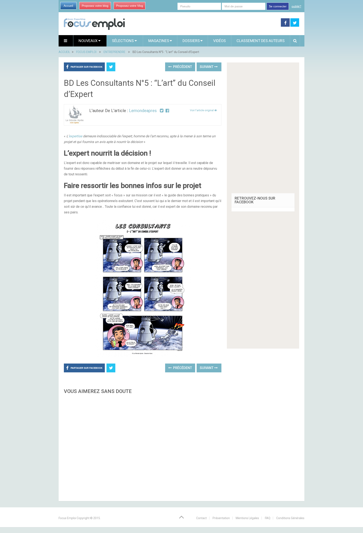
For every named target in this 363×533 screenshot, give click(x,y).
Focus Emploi (67, 518)
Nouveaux (88, 40)
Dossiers (191, 40)
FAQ (267, 518)
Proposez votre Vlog (129, 5)
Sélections (123, 40)
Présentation (221, 518)
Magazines (158, 40)
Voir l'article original (202, 110)
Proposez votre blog (95, 5)
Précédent (182, 67)
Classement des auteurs (261, 40)
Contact (201, 518)
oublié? (296, 6)
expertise (75, 136)
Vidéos (219, 40)
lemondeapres (143, 110)
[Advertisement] (142, 446)
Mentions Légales (247, 518)
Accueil (68, 5)
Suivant (207, 67)
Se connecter (278, 6)
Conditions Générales (290, 518)
